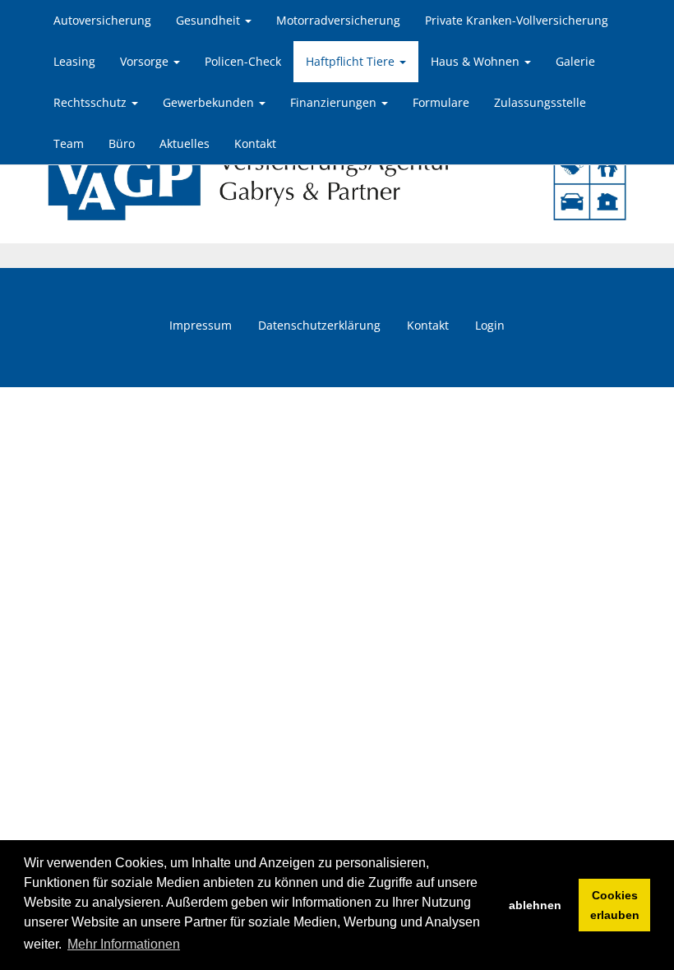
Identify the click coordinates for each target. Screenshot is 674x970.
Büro (121, 143)
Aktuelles (184, 143)
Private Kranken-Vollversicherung (516, 20)
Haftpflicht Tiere (352, 61)
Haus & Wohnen (477, 61)
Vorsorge (146, 61)
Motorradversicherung (338, 20)
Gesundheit (209, 20)
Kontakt (255, 143)
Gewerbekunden (210, 102)
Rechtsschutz (91, 102)
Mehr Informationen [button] (123, 944)
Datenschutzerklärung (319, 325)
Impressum (200, 325)
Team (68, 143)
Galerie (575, 61)
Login (490, 325)
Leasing (74, 61)
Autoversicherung (102, 20)
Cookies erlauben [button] (614, 905)
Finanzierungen (335, 102)
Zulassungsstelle (540, 102)
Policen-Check (243, 61)
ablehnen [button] (535, 905)
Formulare (441, 102)
